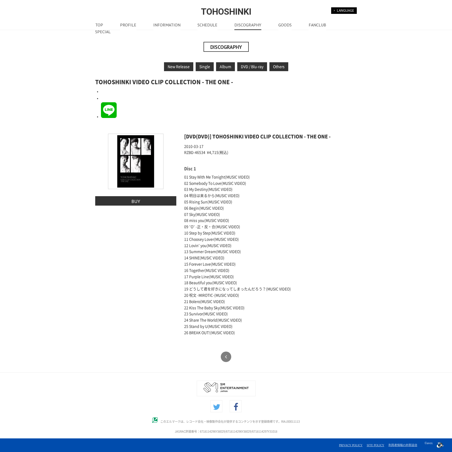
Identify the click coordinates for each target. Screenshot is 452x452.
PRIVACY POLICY (351, 445)
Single (204, 67)
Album (225, 67)
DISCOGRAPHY (247, 25)
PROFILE (128, 25)
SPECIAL (103, 32)
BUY (135, 201)
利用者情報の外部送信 (402, 445)
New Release (179, 67)
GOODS (285, 25)
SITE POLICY (375, 445)
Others (279, 67)
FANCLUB (317, 25)
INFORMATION (166, 25)
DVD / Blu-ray (252, 67)
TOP (99, 25)
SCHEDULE (207, 25)
